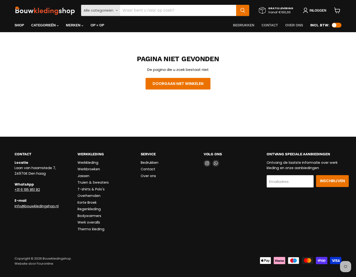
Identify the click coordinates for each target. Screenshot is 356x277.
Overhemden (89, 195)
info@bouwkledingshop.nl (37, 206)
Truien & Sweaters (93, 182)
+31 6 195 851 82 (27, 189)
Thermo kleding (90, 229)
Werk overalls (88, 222)
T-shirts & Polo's (91, 189)
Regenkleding (89, 209)
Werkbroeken (88, 169)
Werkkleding (87, 162)
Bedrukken (243, 25)
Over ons (294, 25)
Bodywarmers (89, 215)
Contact (270, 25)
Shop (19, 25)
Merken (73, 25)
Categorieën (44, 25)
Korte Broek (87, 202)
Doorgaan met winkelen (178, 83)
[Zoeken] (242, 10)
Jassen (83, 175)
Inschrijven (332, 181)
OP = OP (97, 25)
